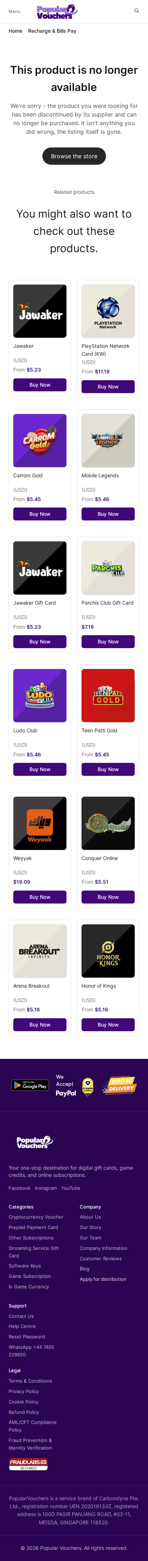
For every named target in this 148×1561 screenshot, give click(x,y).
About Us (90, 1217)
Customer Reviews (101, 1258)
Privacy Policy (24, 1391)
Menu (14, 11)
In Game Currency (29, 1286)
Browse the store (74, 156)
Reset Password (27, 1336)
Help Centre (22, 1326)
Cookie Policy (23, 1402)
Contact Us (21, 1316)
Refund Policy (24, 1412)
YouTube (70, 1188)
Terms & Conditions (30, 1381)
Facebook (20, 1188)
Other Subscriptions (31, 1238)
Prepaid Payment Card (33, 1227)
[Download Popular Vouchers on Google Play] (30, 1085)
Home (15, 31)
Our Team (90, 1238)
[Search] (136, 10)
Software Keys (25, 1266)
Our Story (90, 1227)
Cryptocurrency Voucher (36, 1217)
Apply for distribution (103, 1279)
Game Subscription (30, 1276)
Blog (84, 1268)
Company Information (104, 1248)
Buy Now (40, 385)
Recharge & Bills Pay (52, 31)
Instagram (46, 1188)
